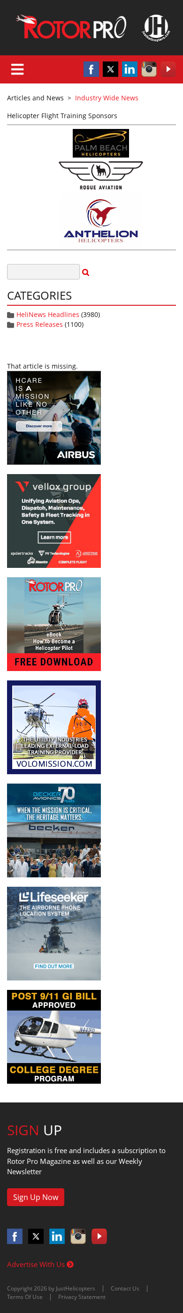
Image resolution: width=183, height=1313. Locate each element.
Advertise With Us (37, 1264)
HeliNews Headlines (47, 314)
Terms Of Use (25, 1297)
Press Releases (39, 324)
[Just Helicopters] (91, 27)
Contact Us (125, 1288)
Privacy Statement (82, 1297)
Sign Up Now (35, 1197)
